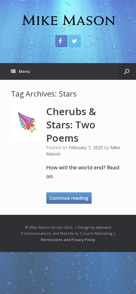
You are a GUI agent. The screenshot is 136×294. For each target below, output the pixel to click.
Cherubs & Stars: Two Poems (71, 124)
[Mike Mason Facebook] (61, 41)
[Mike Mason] (68, 20)
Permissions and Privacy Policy (68, 239)
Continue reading (69, 198)
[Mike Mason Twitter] (75, 41)
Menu (24, 71)
